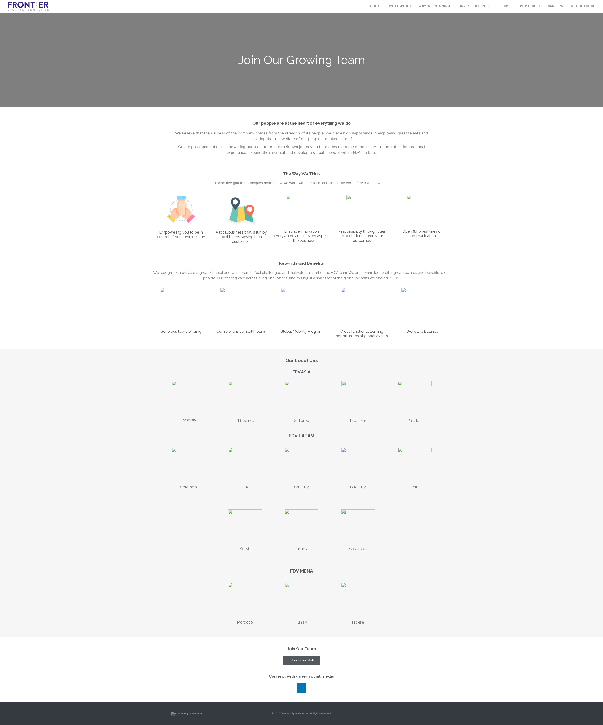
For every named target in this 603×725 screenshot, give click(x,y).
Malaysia (188, 420)
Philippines (245, 420)
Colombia (188, 487)
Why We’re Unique (435, 6)
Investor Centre (476, 6)
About (375, 6)
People (506, 6)
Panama (301, 549)
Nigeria (358, 622)
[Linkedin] (301, 688)
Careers (555, 6)
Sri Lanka (301, 420)
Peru (414, 487)
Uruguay (301, 487)
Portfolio (530, 6)
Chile (245, 487)
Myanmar (358, 420)
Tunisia (301, 622)
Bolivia (245, 549)
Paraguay (358, 487)
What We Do (400, 6)
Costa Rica (358, 549)
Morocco (245, 622)
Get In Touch (583, 6)
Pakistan (414, 420)
